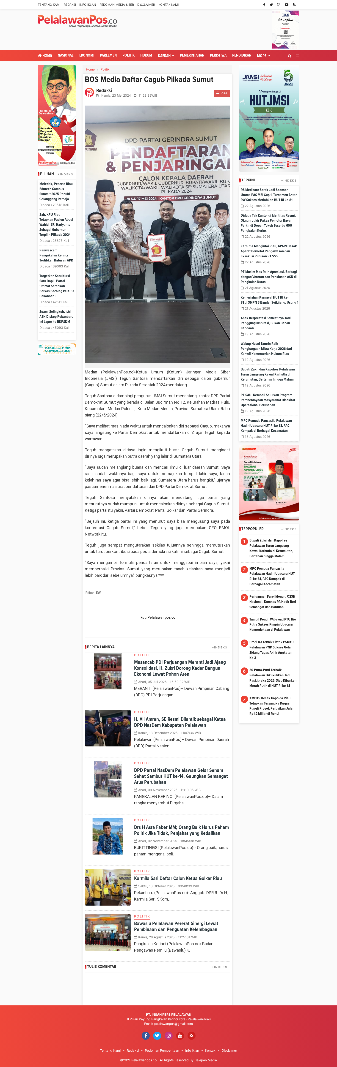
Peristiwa (218, 55)
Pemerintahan (192, 55)
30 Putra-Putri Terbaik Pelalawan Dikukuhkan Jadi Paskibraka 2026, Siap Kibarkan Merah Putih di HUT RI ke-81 (272, 678)
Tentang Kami (49, 4)
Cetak (224, 93)
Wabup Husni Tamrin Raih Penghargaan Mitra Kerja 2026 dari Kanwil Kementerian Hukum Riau (266, 349)
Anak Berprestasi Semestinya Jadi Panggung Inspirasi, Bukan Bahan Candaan (266, 323)
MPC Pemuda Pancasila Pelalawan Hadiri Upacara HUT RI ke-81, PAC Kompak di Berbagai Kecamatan (266, 426)
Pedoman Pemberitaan (162, 1050)
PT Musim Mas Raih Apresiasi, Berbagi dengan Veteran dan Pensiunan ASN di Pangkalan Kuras (269, 277)
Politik (128, 55)
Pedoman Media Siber (116, 4)
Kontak (210, 1050)
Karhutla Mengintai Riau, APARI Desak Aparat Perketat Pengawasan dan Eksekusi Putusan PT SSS (269, 251)
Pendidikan (241, 55)
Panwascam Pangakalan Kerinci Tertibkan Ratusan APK (56, 255)
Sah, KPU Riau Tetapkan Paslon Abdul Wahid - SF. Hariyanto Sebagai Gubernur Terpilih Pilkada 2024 (56, 225)
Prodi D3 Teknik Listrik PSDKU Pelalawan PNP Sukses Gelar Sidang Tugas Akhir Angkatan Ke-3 (271, 650)
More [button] (261, 56)
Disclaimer (146, 4)
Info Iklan (87, 4)
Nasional (66, 55)
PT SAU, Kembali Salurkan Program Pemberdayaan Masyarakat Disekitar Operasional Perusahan (268, 400)
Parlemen (108, 55)
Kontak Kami (168, 4)
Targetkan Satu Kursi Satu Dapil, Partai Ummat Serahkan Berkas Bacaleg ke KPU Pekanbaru (56, 286)
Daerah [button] (164, 56)
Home (46, 56)
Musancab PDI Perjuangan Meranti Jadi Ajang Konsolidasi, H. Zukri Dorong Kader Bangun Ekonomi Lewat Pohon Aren (180, 668)
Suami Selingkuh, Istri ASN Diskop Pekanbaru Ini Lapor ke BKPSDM (56, 317)
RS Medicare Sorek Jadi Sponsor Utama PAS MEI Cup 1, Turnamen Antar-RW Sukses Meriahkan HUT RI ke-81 (269, 195)
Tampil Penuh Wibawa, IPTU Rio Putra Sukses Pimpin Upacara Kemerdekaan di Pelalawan (272, 625)
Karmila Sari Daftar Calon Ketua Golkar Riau (178, 878)
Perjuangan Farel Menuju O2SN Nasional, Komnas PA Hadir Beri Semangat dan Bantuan (272, 602)
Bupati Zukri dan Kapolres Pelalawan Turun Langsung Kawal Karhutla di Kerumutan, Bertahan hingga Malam (268, 374)
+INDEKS (65, 174)
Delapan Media (205, 1060)
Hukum (146, 55)
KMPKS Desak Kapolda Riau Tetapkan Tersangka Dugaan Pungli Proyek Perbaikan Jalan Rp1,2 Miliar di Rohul (271, 706)
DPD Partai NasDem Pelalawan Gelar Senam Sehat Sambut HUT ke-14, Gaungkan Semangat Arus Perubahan (181, 776)
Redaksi (70, 4)
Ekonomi (86, 55)
